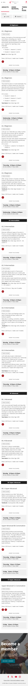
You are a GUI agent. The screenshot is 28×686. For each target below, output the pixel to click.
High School (15, 8)
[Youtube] (16, 677)
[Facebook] (8, 677)
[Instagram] (20, 677)
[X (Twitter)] (12, 677)
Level (7, 16)
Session (19, 16)
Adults (5, 7)
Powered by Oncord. (22, 683)
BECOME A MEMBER (6, 659)
